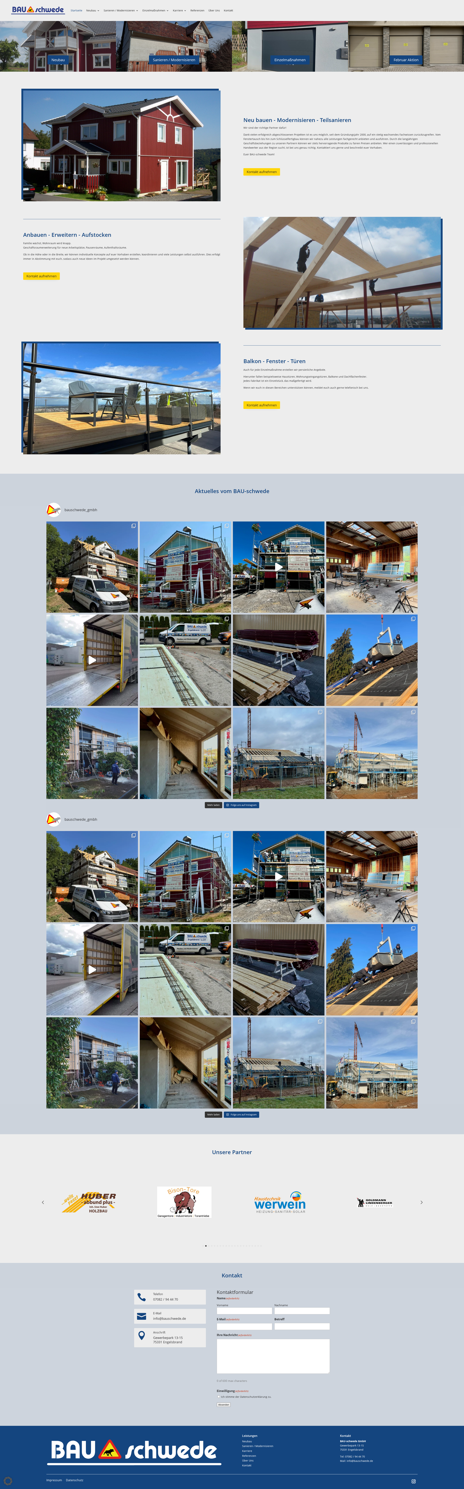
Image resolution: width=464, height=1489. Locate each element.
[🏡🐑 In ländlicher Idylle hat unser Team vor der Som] (92, 567)
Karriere (178, 10)
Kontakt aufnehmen (262, 172)
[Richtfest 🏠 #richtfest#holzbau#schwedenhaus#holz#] (278, 567)
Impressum (54, 1480)
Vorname (222, 1305)
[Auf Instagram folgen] (414, 1481)
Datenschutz (74, 1480)
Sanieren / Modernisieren (119, 10)
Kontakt (228, 10)
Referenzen (197, 10)
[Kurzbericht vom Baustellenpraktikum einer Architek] (372, 660)
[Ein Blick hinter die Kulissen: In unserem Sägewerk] (372, 567)
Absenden (223, 1404)
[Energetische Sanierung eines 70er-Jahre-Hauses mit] (92, 753)
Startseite (76, 10)
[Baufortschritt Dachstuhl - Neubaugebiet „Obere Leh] (278, 753)
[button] (8, 1481)
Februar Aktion (406, 59)
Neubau (91, 10)
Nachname (281, 1305)
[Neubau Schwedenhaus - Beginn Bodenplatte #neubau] (185, 660)
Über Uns (214, 10)
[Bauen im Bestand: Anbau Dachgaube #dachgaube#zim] (185, 753)
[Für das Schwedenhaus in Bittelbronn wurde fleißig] (278, 660)
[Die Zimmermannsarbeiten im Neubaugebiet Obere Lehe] (372, 753)
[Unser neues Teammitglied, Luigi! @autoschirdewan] (92, 660)
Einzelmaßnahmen (153, 10)
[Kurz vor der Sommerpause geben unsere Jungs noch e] (185, 567)
